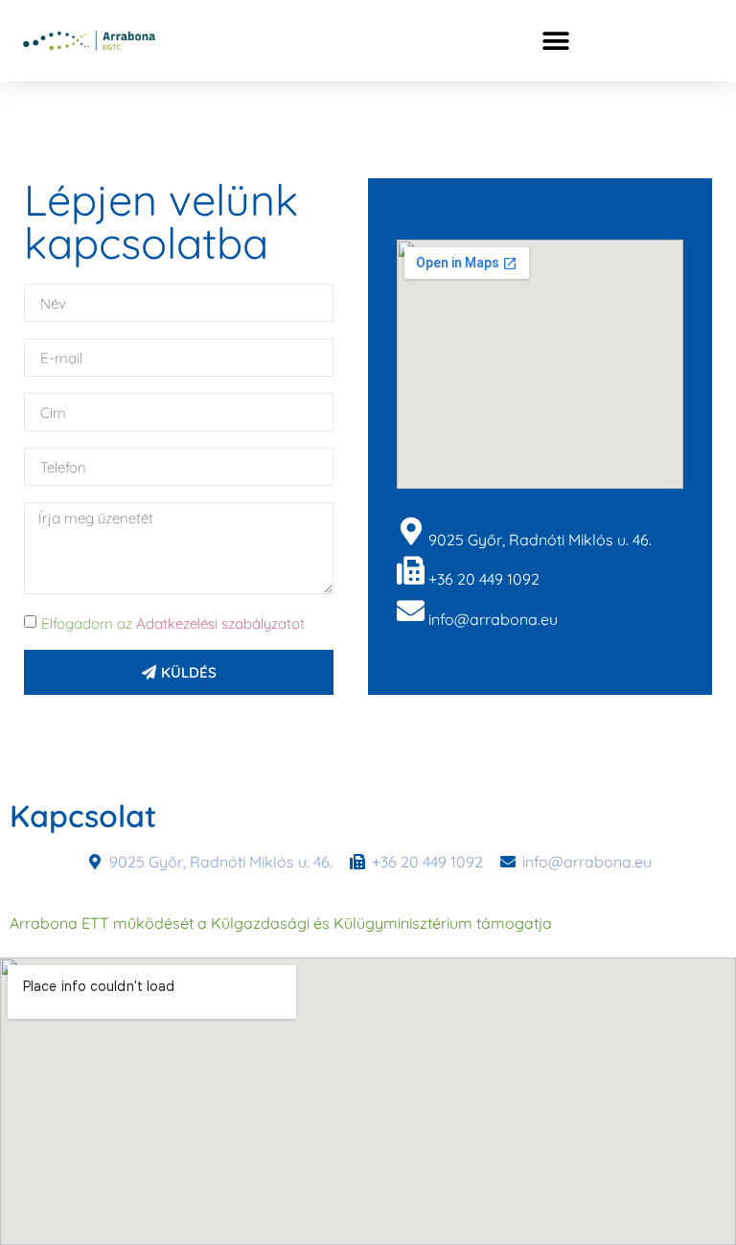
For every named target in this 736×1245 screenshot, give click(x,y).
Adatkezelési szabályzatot (220, 623)
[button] (555, 40)
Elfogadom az (173, 623)
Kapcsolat (83, 815)
